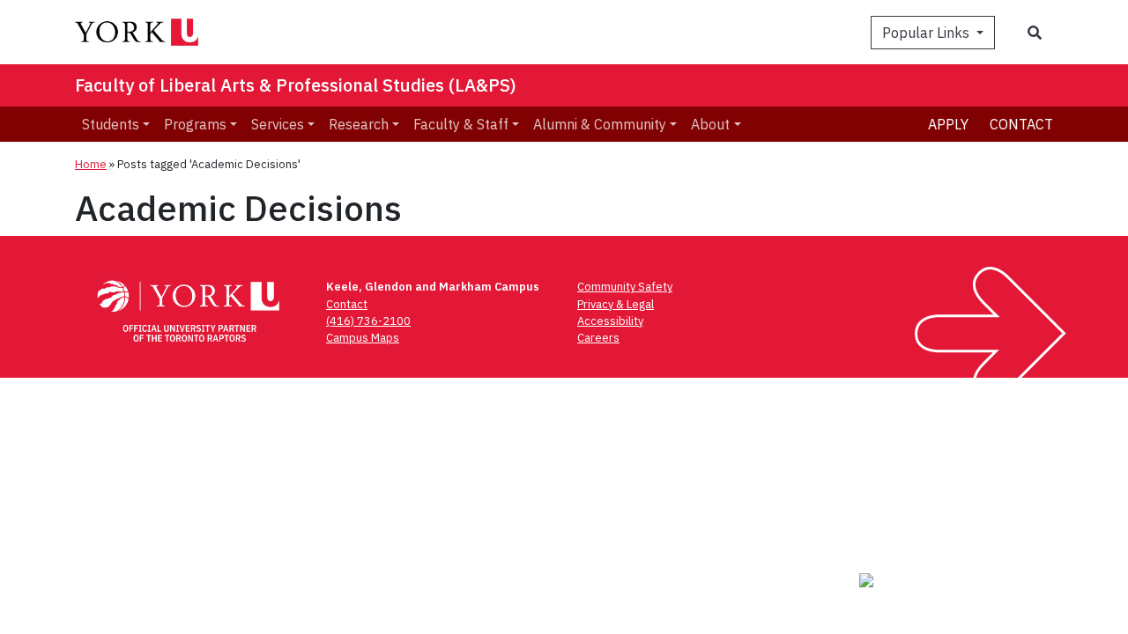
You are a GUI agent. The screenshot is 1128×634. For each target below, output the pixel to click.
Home (91, 164)
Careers (598, 337)
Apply (948, 124)
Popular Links (927, 32)
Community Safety (624, 286)
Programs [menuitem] (195, 124)
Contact (1021, 124)
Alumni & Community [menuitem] (599, 124)
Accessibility (610, 320)
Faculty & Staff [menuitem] (460, 124)
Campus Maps (362, 337)
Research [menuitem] (359, 124)
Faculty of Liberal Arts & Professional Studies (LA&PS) (295, 85)
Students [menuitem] (110, 124)
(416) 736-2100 (368, 320)
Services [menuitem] (277, 124)
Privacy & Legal (615, 304)
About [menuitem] (710, 124)
